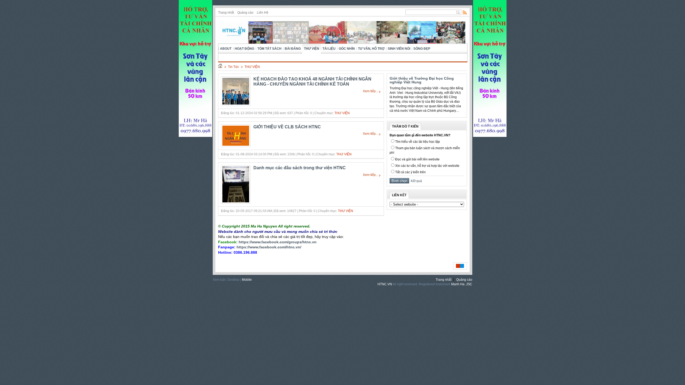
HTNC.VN (385, 284)
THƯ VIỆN (311, 49)
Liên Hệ (262, 12)
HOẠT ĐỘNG (244, 49)
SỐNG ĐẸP (421, 49)
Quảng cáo (245, 12)
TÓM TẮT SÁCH (269, 49)
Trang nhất (226, 12)
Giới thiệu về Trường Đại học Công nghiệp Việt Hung (422, 80)
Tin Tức (233, 67)
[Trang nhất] (220, 67)
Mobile (247, 280)
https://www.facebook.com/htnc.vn (268, 247)
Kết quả (415, 181)
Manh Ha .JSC (461, 284)
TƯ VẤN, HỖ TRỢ (371, 49)
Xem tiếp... (370, 91)
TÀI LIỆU (329, 49)
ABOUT (225, 49)
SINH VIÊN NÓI (399, 49)
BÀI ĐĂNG (293, 49)
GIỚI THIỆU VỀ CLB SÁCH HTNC (287, 127)
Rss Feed (465, 12)
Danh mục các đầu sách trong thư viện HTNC (299, 167)
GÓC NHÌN (347, 49)
